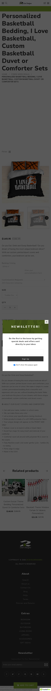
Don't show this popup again (27, 365)
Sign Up (25, 359)
